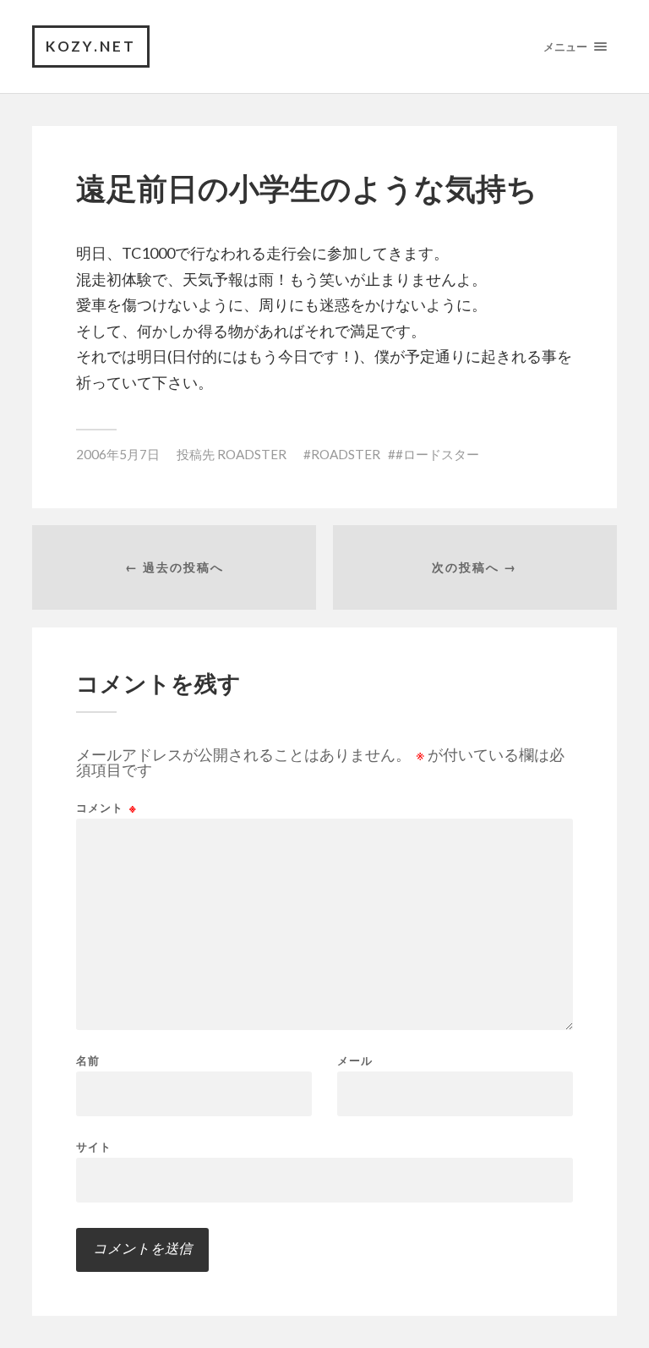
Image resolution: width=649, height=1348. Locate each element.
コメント (106, 808)
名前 (88, 1060)
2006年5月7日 (118, 454)
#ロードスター (437, 454)
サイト (94, 1146)
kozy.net (91, 46)
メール (355, 1060)
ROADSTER (251, 454)
